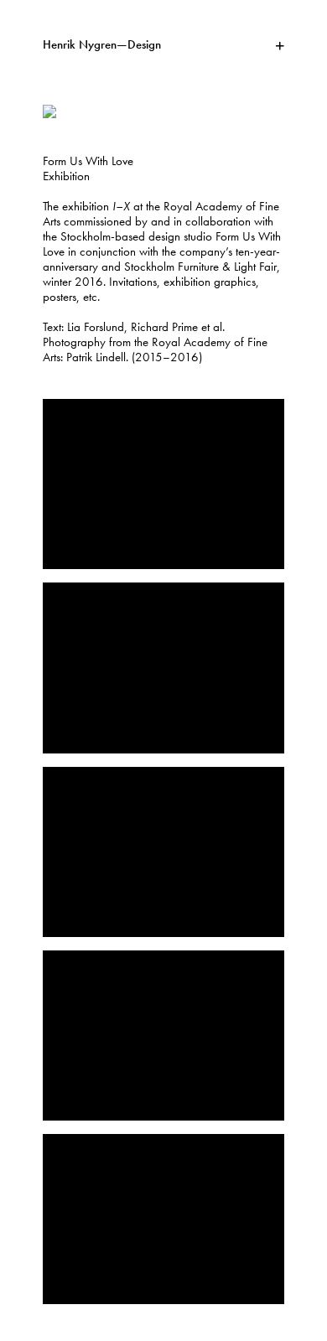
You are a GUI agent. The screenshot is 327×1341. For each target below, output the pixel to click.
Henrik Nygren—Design (102, 45)
